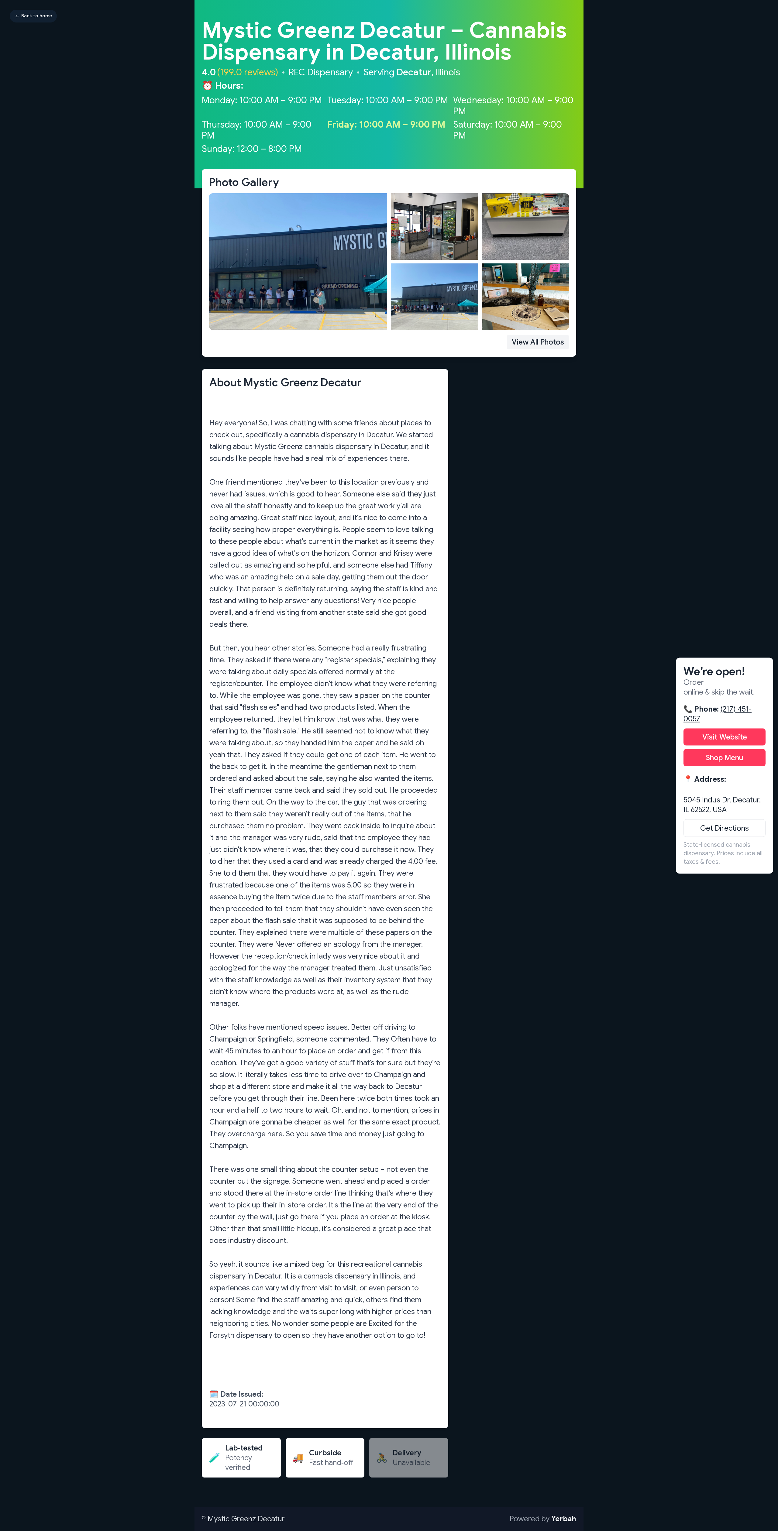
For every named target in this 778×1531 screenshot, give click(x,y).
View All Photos (538, 342)
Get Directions (724, 827)
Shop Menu (724, 757)
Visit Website (724, 736)
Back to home (36, 16)
